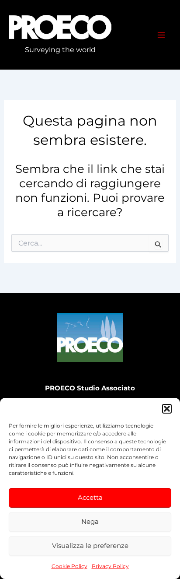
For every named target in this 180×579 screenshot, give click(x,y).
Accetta (90, 497)
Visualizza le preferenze (90, 545)
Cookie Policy (69, 566)
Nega (90, 521)
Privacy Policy (110, 566)
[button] (167, 408)
